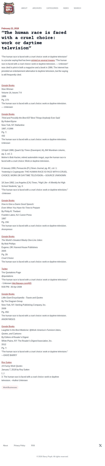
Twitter (5, 269)
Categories (52, 8)
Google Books (8, 85)
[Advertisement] (87, 41)
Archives (37, 8)
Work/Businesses (10, 387)
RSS (33, 445)
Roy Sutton (7, 362)
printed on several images (43, 60)
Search (77, 8)
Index (66, 8)
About (24, 8)
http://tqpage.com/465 (21, 283)
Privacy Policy (19, 445)
